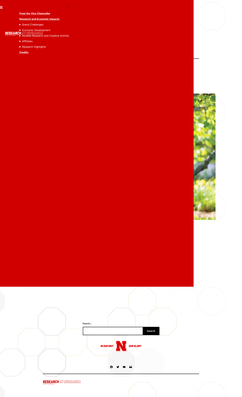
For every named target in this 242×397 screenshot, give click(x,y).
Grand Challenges (32, 24)
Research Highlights (34, 46)
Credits (23, 52)
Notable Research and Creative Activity (45, 35)
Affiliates (27, 41)
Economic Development (36, 30)
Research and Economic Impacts (39, 19)
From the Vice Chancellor (34, 13)
